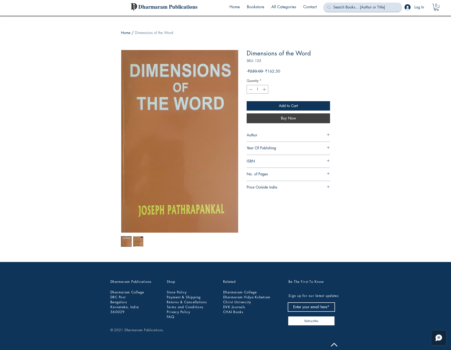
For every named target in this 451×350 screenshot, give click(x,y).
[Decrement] (250, 89)
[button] (284, 7)
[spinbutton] (257, 89)
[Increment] (265, 89)
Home (125, 32)
